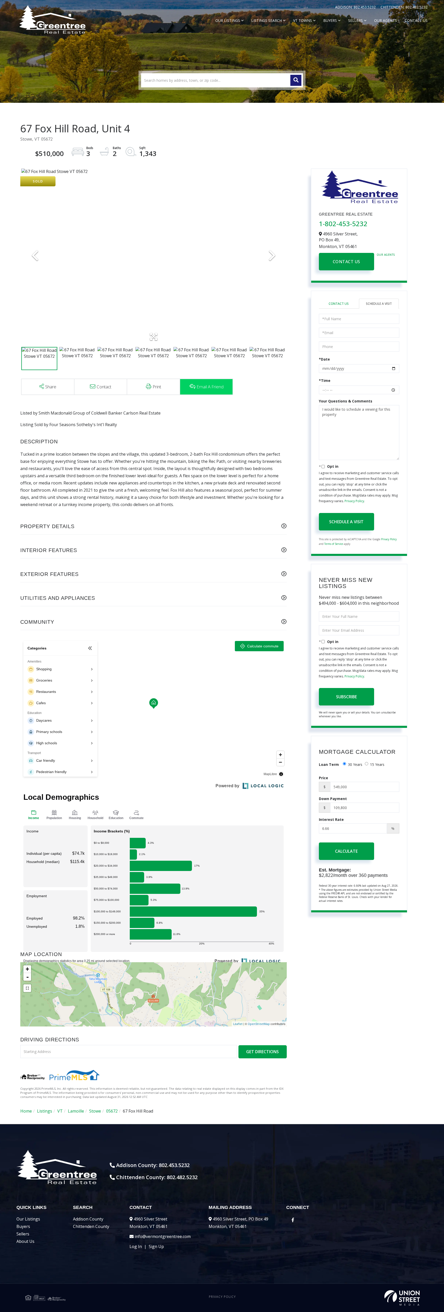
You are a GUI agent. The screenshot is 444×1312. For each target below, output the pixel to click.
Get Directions (262, 1051)
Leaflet (238, 1024)
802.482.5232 (416, 7)
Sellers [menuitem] (355, 20)
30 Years (355, 764)
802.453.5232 (365, 7)
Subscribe (346, 697)
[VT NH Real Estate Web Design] (354, 1298)
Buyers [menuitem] (330, 20)
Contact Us (346, 261)
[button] (295, 80)
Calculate (346, 851)
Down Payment (333, 798)
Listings (44, 1111)
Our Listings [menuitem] (227, 20)
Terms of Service (333, 544)
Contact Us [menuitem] (416, 20)
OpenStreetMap (259, 1024)
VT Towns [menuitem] (302, 20)
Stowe (95, 1111)
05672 (112, 1111)
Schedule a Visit (379, 303)
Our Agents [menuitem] (385, 20)
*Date (324, 359)
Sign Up (156, 1246)
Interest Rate (331, 819)
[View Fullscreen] (27, 988)
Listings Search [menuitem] (266, 20)
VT (60, 1111)
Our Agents (386, 254)
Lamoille (76, 1111)
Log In (136, 1246)
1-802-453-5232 (343, 223)
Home (26, 1111)
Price (323, 777)
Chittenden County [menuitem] (91, 1226)
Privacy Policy (354, 501)
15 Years (377, 764)
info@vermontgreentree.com (163, 1236)
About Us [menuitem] (25, 1241)
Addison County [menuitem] (88, 1219)
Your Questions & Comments (345, 401)
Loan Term (329, 764)
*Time (324, 380)
